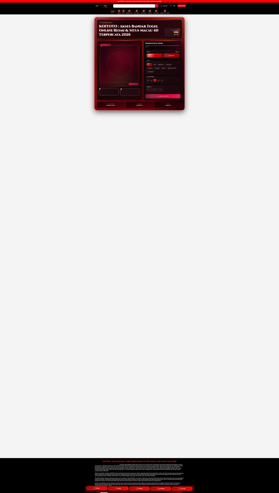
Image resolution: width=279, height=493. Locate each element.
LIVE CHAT (183, 488)
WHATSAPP (162, 488)
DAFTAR (140, 488)
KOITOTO (122, 464)
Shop (97, 5)
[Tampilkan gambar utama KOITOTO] (109, 92)
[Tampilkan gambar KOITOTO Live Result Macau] (130, 92)
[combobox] (134, 6)
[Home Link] (105, 6)
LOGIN (119, 488)
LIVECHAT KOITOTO (164, 96)
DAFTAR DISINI (154, 55)
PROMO (98, 488)
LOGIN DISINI (171, 55)
